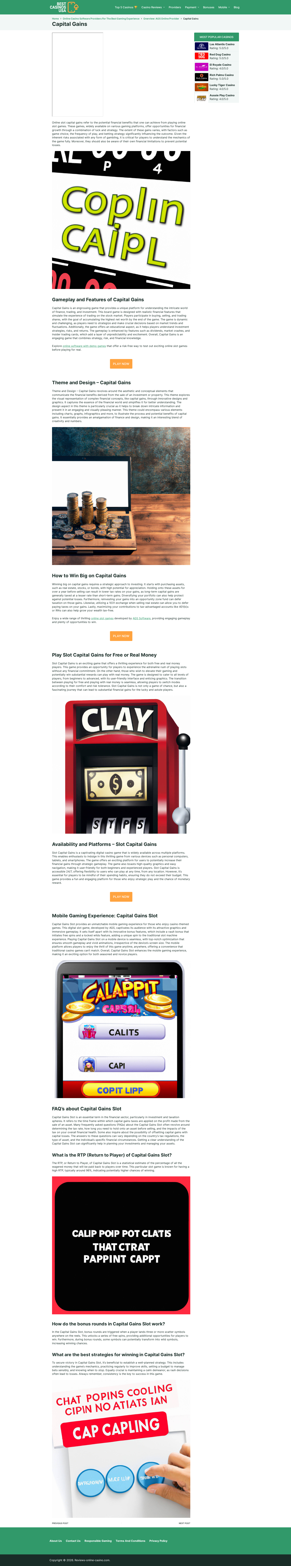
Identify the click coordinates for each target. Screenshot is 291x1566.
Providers (175, 7)
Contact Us (73, 1540)
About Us (56, 1540)
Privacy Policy (158, 1540)
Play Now (121, 364)
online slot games (102, 618)
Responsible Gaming (98, 1540)
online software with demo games (84, 346)
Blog (236, 7)
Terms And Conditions (130, 1540)
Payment (190, 7)
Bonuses (208, 7)
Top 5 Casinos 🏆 (126, 7)
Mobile (222, 7)
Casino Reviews (151, 7)
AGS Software (142, 618)
